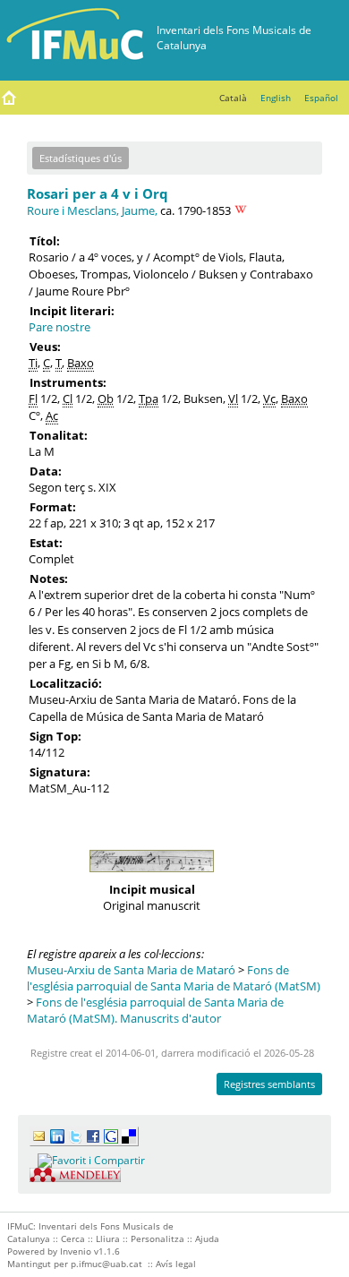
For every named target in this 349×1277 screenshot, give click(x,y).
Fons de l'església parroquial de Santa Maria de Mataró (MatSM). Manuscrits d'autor (155, 1010)
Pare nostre (59, 327)
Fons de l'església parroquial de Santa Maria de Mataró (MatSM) (173, 978)
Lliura (108, 1238)
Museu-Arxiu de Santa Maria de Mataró (131, 970)
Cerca (73, 1238)
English (275, 97)
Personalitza (157, 1238)
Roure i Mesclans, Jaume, (92, 210)
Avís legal (176, 1263)
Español (321, 97)
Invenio (75, 1251)
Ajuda (207, 1238)
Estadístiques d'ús (80, 158)
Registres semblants (269, 1084)
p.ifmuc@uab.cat (106, 1263)
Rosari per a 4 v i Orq (97, 193)
